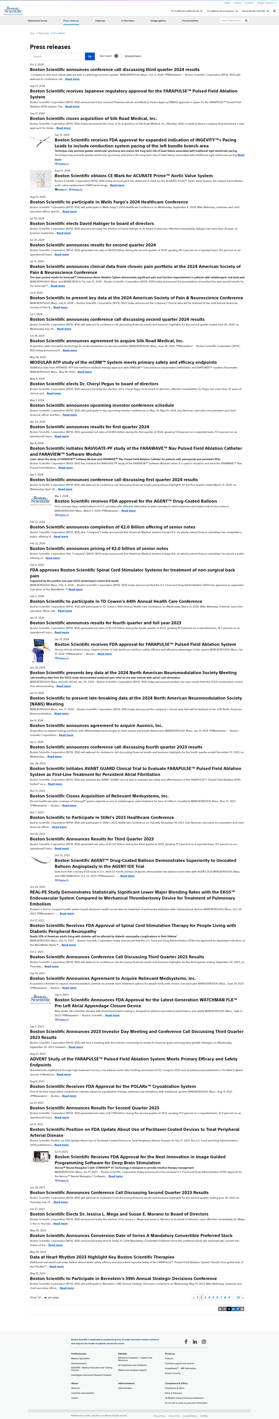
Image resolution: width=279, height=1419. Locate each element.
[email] (224, 1309)
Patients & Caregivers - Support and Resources (135, 1359)
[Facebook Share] (238, 1309)
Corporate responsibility (82, 1393)
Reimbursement (78, 1363)
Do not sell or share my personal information (186, 1403)
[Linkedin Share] (233, 1309)
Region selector (265, 3)
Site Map (204, 1416)
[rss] (220, 1309)
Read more (72, 79)
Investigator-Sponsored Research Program (91, 1375)
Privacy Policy (159, 1416)
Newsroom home (37, 20)
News (227, 3)
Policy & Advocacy (173, 1393)
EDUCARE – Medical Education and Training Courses (91, 1368)
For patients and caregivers (220, 11)
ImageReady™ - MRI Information (180, 1368)
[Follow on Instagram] (204, 1342)
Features (100, 20)
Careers (237, 3)
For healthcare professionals (185, 11)
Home (32, 33)
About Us (75, 1388)
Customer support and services (179, 1363)
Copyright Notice (190, 1416)
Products (169, 1358)
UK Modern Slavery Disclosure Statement (184, 1398)
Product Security (172, 1373)
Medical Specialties (80, 1358)
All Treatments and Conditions (132, 1365)
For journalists (190, 20)
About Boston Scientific (253, 11)
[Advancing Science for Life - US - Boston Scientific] (13, 11)
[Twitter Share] (229, 1309)
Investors (249, 3)
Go (90, 56)
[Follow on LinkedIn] (195, 1342)
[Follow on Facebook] (186, 1342)
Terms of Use (174, 1416)
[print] (242, 1309)
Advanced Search (133, 56)
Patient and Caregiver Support (132, 1370)
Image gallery (158, 20)
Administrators (125, 1388)
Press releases (71, 20)
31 (238, 1297)
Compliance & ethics (174, 1388)
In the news (127, 20)
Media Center (44, 33)
